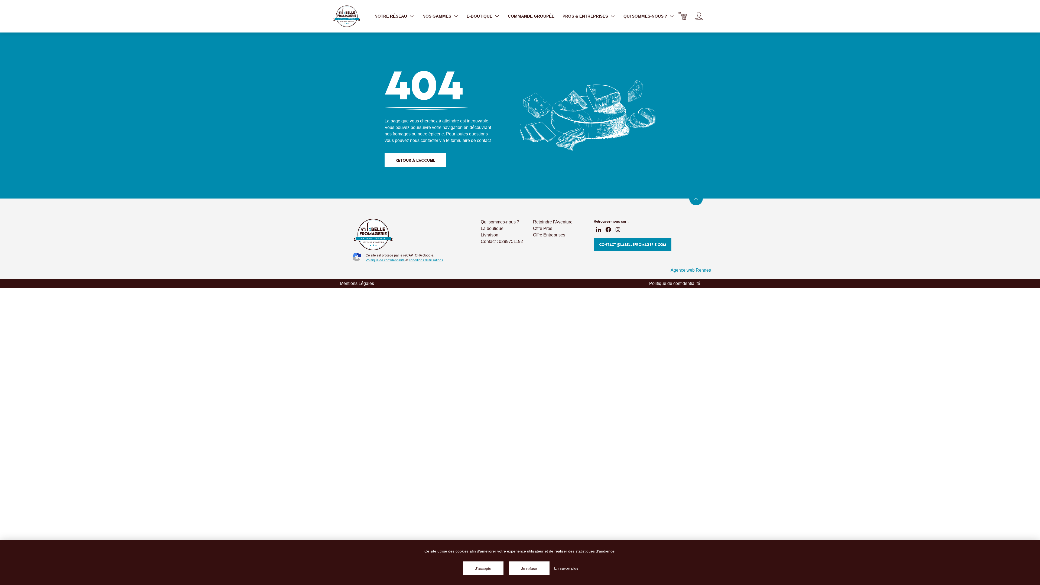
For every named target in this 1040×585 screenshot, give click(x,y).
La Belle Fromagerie (346, 16)
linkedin (598, 230)
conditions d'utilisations (426, 260)
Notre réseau (391, 16)
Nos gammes (436, 16)
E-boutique (479, 16)
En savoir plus (566, 568)
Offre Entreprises (549, 235)
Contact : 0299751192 (502, 241)
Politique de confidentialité (385, 260)
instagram (618, 230)
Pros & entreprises (585, 16)
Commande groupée (531, 16)
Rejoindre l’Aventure (553, 222)
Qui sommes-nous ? (645, 16)
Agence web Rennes (691, 270)
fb (608, 230)
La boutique (492, 228)
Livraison (489, 235)
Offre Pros (542, 228)
